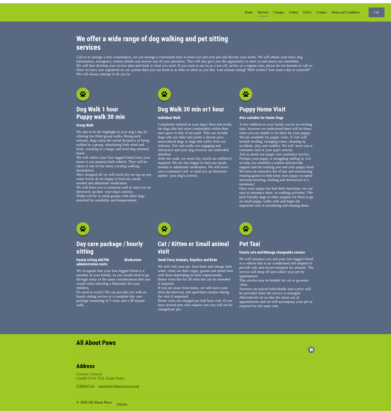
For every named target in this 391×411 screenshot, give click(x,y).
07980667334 (85, 386)
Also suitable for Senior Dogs (261, 118)
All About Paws (96, 343)
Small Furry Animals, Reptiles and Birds (187, 260)
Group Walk (84, 125)
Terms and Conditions (345, 12)
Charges (278, 12)
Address (85, 366)
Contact (321, 12)
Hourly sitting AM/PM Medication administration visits (108, 262)
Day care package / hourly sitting (109, 247)
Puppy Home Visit (263, 109)
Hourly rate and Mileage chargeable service (272, 252)
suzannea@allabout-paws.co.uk (118, 386)
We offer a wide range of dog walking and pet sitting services (152, 43)
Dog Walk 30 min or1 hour (192, 109)
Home (249, 12)
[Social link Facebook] (311, 350)
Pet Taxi (249, 244)
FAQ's (307, 12)
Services (263, 12)
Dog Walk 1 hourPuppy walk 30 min (100, 113)
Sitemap (122, 404)
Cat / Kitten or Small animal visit (193, 247)
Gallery (293, 12)
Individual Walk (169, 118)
